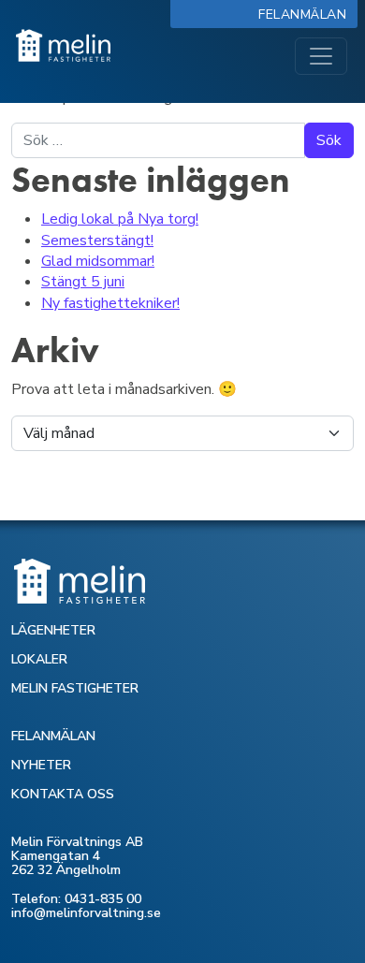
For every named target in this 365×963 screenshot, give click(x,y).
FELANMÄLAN (53, 736)
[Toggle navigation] (321, 56)
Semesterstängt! (97, 240)
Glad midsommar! (97, 261)
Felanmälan (306, 14)
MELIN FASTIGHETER (75, 688)
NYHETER (41, 765)
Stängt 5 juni (82, 281)
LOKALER (39, 659)
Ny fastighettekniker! (110, 303)
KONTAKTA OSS (62, 794)
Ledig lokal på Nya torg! (119, 219)
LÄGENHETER (53, 630)
